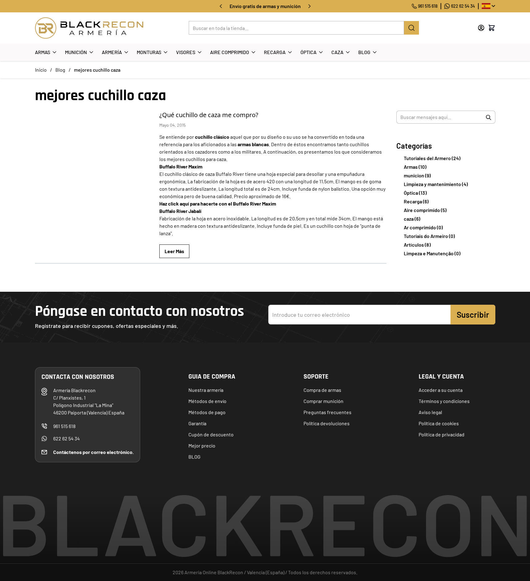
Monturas (149, 52)
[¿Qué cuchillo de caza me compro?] (93, 152)
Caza (337, 52)
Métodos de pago (207, 412)
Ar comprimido (423, 227)
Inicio (41, 70)
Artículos (417, 245)
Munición (76, 52)
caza (412, 219)
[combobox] (445, 117)
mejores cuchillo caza (97, 70)
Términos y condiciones (444, 401)
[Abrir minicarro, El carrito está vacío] (492, 28)
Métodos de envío (207, 401)
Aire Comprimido (229, 52)
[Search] (411, 28)
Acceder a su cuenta (441, 390)
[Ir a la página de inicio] (89, 28)
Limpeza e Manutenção (432, 253)
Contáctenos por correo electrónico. (93, 452)
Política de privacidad (441, 434)
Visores (185, 52)
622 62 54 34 (463, 6)
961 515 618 (427, 6)
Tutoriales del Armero (432, 158)
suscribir (473, 314)
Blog (364, 52)
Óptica (308, 52)
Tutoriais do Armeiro (429, 236)
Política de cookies (439, 423)
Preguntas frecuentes (327, 412)
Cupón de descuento (211, 434)
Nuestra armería (205, 390)
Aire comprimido (425, 210)
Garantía (197, 423)
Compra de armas (322, 390)
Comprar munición (323, 401)
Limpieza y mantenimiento (436, 184)
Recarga (275, 52)
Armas (42, 52)
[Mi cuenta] (481, 27)
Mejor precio (201, 445)
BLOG (194, 457)
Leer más (174, 251)
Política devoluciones (327, 423)
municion (417, 175)
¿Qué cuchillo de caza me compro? (208, 115)
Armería (112, 52)
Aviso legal (430, 412)
